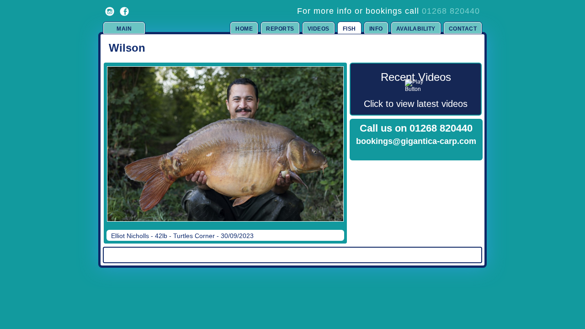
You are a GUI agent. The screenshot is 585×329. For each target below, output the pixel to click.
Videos (319, 29)
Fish (349, 29)
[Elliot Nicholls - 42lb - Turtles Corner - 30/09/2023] (225, 144)
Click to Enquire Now (416, 153)
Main (124, 29)
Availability (416, 29)
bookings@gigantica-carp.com (416, 141)
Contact (463, 29)
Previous (114, 150)
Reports (280, 29)
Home (244, 29)
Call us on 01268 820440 (416, 128)
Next (327, 150)
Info (376, 29)
